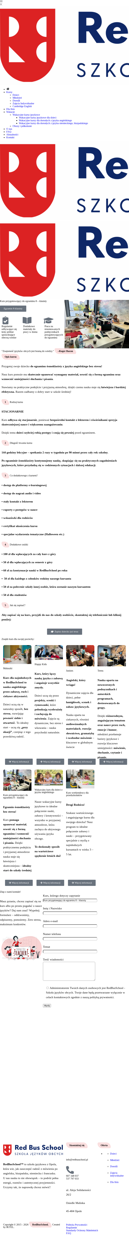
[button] (13, 309)
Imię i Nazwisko (52, 908)
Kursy (9, 92)
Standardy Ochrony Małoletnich (82, 1230)
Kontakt (10, 137)
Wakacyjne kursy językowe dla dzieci (37, 117)
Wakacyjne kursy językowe (26, 114)
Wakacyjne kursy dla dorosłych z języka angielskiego (45, 120)
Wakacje (10, 112)
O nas (9, 129)
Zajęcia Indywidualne (23, 103)
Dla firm (10, 109)
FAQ (8, 131)
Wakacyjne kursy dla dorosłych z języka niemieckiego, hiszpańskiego (53, 123)
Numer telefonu (52, 934)
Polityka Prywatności (76, 1224)
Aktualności (12, 134)
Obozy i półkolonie (22, 126)
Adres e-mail (50, 921)
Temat (46, 946)
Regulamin (71, 1227)
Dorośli (16, 100)
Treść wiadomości (53, 959)
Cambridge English (22, 106)
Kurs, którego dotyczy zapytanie (61, 895)
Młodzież (17, 97)
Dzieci (16, 95)
